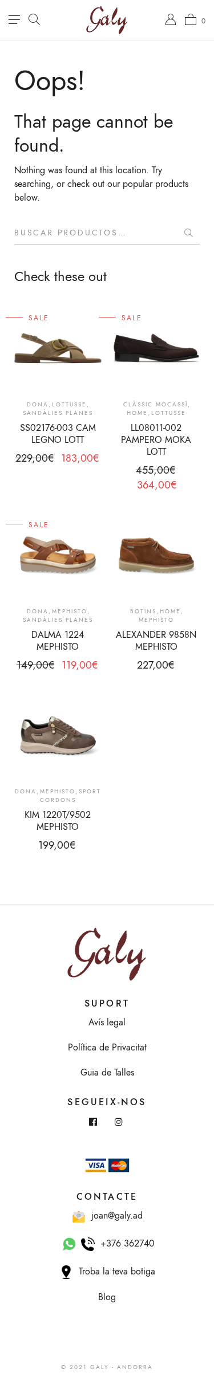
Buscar (188, 233)
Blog (107, 1297)
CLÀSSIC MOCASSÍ (155, 405)
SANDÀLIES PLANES (58, 413)
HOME (137, 413)
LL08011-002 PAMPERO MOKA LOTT (156, 440)
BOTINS (143, 612)
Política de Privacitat (107, 1047)
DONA (38, 405)
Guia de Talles (107, 1072)
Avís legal (107, 1022)
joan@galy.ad (114, 1215)
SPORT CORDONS (70, 796)
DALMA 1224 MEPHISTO (57, 641)
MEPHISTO (69, 612)
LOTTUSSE (69, 405)
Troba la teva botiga (114, 1271)
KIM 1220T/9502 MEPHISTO (58, 821)
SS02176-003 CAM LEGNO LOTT (58, 434)
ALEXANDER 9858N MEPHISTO (156, 641)
